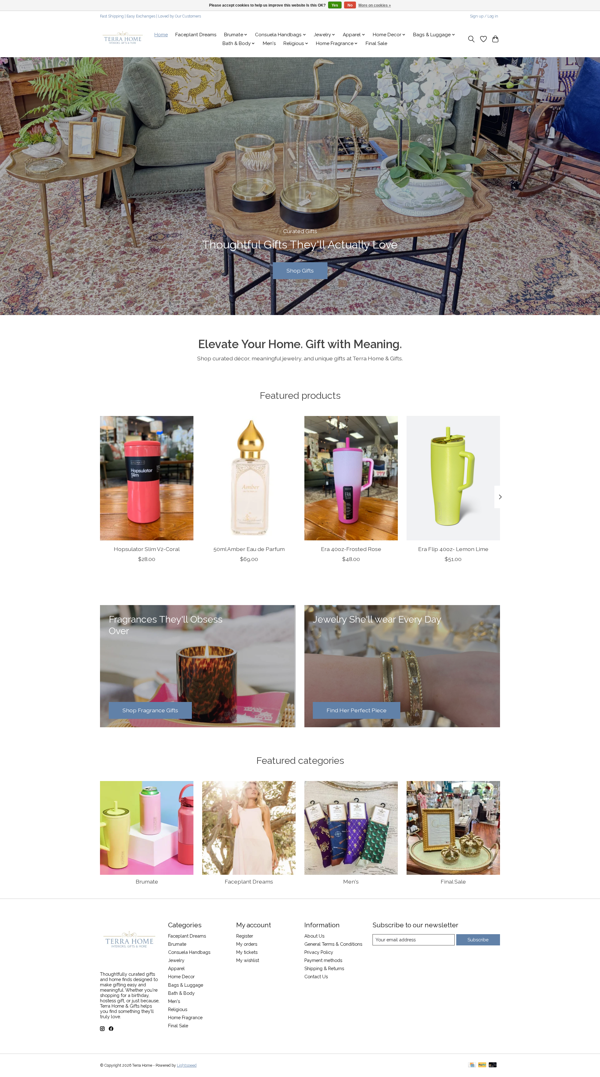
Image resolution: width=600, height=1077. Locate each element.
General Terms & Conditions (333, 944)
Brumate (147, 881)
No (350, 5)
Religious (177, 1009)
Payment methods (323, 960)
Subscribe (478, 939)
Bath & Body (181, 993)
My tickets (247, 952)
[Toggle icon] (471, 39)
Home (161, 35)
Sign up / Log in (484, 16)
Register (244, 936)
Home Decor (181, 976)
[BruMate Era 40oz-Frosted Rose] (351, 478)
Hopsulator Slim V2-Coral (147, 549)
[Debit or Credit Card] (493, 1065)
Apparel (176, 968)
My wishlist (247, 960)
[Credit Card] (472, 1065)
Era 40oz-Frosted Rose (351, 549)
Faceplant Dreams (196, 35)
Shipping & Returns (324, 968)
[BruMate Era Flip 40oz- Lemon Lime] (453, 478)
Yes (335, 5)
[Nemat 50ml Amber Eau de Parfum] (249, 478)
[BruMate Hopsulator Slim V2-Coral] (146, 478)
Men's (269, 43)
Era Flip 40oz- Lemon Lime (453, 549)
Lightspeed (187, 1065)
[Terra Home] (123, 39)
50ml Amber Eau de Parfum (249, 549)
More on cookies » (374, 5)
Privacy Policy (318, 952)
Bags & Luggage (185, 985)
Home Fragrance (185, 1017)
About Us (314, 936)
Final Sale (376, 43)
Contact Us (316, 976)
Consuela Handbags (189, 952)
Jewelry (176, 960)
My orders (246, 944)
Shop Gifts (300, 270)
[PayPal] (482, 1065)
